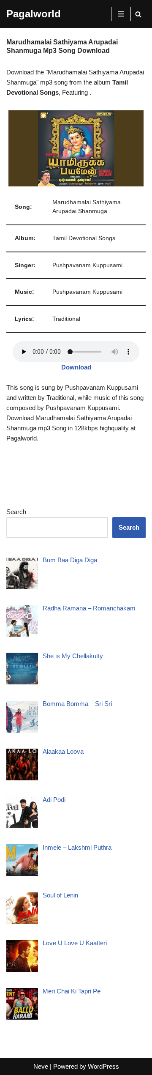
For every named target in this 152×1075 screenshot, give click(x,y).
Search (16, 511)
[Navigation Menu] (121, 14)
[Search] (138, 14)
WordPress (103, 1066)
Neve (40, 1066)
